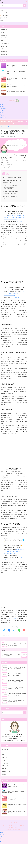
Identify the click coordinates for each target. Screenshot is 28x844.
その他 (3, 40)
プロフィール (3, 12)
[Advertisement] (14, 262)
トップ (1, 838)
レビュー (4, 46)
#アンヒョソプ (12, 217)
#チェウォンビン (20, 217)
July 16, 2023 (17, 297)
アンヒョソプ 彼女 (11, 618)
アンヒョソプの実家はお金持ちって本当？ (12, 177)
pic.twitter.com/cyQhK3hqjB (10, 553)
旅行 (3, 49)
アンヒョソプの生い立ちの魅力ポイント (12, 185)
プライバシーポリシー (14, 827)
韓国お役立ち (5, 51)
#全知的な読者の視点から (14, 551)
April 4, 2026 (19, 221)
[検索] (24, 5)
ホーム (2, 832)
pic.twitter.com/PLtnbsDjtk (9, 295)
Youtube (4, 29)
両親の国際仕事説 (8, 188)
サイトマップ (16, 825)
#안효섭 (9, 293)
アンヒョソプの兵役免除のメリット (11, 191)
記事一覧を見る (4, 17)
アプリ (3, 32)
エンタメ (4, 35)
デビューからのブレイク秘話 (10, 193)
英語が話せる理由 (8, 182)
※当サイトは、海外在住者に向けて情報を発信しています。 (14, 122)
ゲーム (3, 37)
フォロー (2, 836)
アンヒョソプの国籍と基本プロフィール (12, 180)
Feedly (2, 20)
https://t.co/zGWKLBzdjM (13, 215)
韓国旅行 (4, 54)
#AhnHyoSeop (14, 293)
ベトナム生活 (5, 43)
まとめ (4, 198)
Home (4, 825)
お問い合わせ (4, 15)
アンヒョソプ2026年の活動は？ (10, 196)
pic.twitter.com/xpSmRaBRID (10, 219)
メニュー (2, 834)
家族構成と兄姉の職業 (9, 187)
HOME (15, 823)
